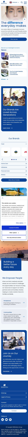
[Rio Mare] (5, 152)
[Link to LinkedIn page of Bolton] (2, 419)
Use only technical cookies (14, 237)
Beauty (3, 175)
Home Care (4, 163)
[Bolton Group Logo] (4, 2)
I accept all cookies (14, 227)
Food (2, 144)
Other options (19, 223)
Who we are (14, 39)
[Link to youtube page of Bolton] (6, 419)
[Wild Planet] (15, 152)
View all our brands (14, 180)
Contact (14, 411)
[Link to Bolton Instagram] (10, 419)
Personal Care (5, 171)
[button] (25, 2)
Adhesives (4, 167)
